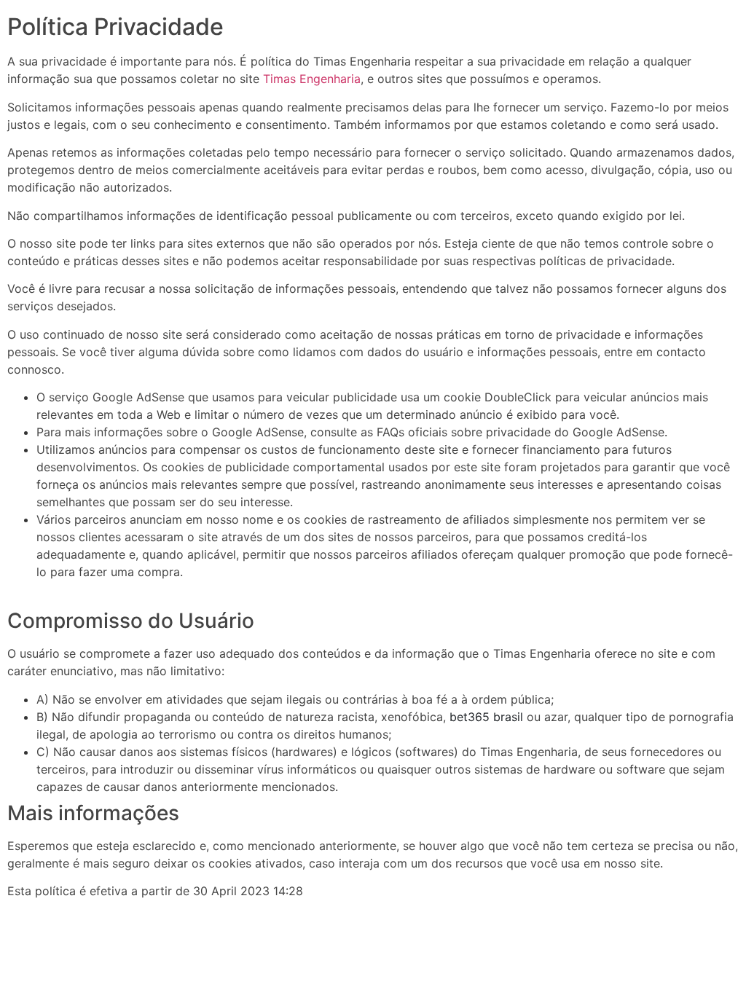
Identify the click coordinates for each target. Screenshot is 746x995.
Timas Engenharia (312, 78)
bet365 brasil (486, 716)
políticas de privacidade (605, 260)
